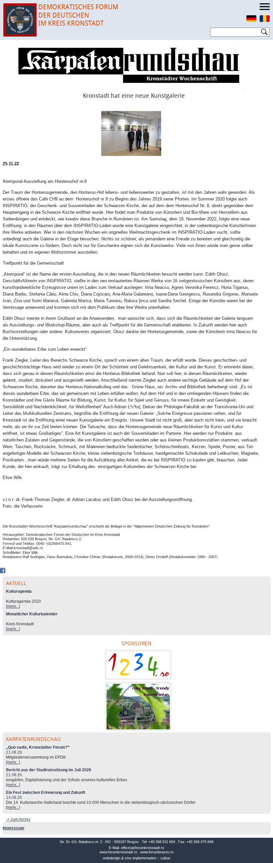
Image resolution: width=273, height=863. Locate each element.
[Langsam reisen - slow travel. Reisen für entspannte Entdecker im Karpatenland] (138, 706)
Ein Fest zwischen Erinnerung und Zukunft (45, 792)
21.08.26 (14, 752)
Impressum (13, 828)
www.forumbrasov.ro (156, 852)
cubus (165, 858)
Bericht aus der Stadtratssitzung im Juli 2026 (48, 770)
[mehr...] (13, 606)
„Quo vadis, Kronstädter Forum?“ (38, 747)
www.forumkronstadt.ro (118, 852)
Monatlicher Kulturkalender (32, 614)
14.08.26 (14, 797)
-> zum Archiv (18, 819)
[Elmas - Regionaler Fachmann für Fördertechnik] (138, 665)
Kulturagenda (19, 591)
